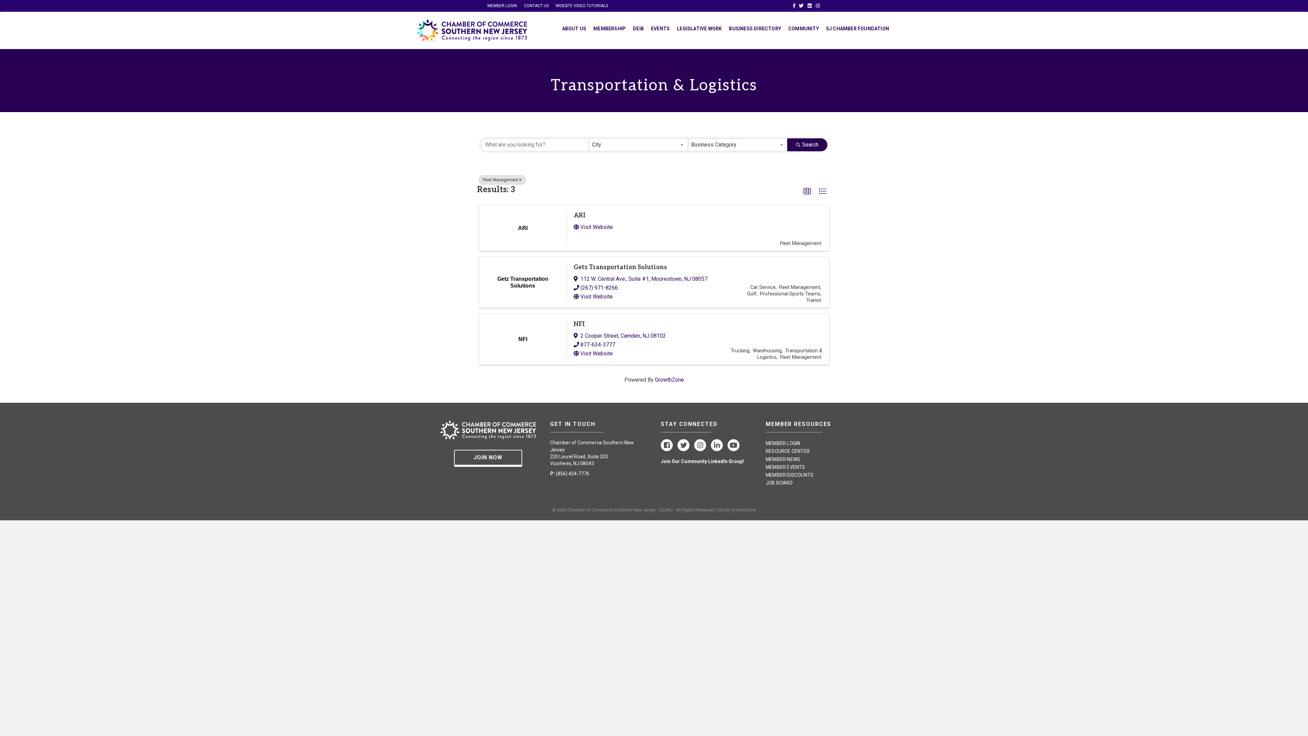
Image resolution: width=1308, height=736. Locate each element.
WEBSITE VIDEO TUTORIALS (582, 5)
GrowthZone (669, 380)
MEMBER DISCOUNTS (789, 475)
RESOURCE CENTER (788, 451)
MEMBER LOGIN (502, 5)
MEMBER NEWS (783, 459)
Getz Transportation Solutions (620, 267)
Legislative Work (699, 28)
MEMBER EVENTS (785, 467)
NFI (579, 324)
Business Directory (755, 28)
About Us (574, 28)
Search (810, 144)
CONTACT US (536, 5)
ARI (580, 215)
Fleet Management (500, 180)
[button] (807, 191)
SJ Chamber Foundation (857, 28)
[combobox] (638, 144)
